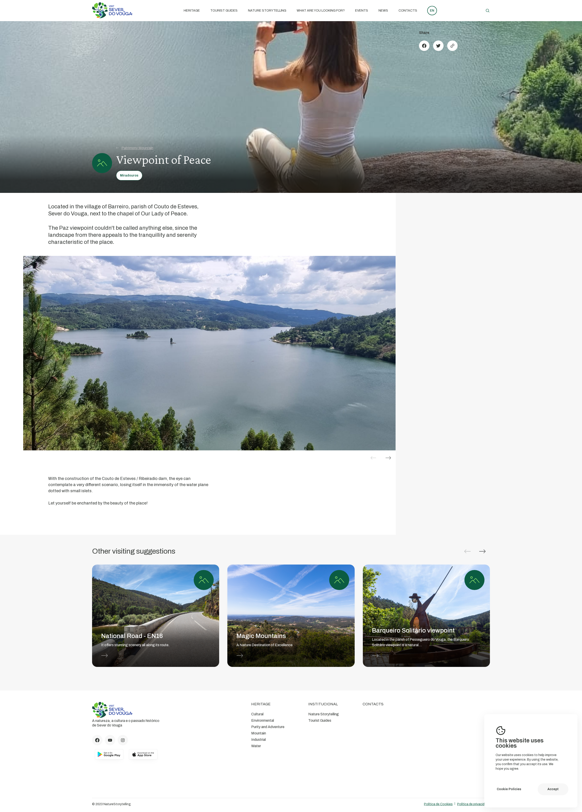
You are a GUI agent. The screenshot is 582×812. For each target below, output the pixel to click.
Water (256, 746)
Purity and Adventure (267, 727)
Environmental (262, 720)
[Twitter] (438, 45)
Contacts (408, 10)
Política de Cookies (438, 804)
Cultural (257, 714)
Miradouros (129, 175)
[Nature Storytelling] (112, 17)
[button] (388, 457)
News (383, 10)
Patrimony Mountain (137, 148)
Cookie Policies (509, 789)
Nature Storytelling (267, 10)
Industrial (258, 739)
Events (361, 10)
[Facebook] (424, 45)
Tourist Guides (224, 10)
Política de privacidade (473, 804)
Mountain (258, 733)
